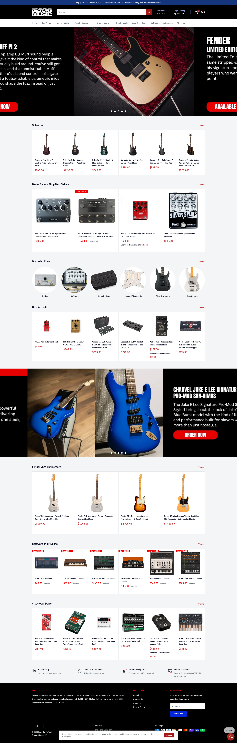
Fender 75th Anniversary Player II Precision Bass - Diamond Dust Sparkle (52, 517)
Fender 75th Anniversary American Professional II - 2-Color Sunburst (135, 517)
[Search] (149, 12)
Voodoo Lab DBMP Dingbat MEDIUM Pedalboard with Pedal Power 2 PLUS (102, 345)
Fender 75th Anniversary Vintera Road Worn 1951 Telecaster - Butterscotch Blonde (181, 517)
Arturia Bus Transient (43, 578)
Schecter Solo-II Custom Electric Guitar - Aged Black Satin (74, 163)
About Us (181, 23)
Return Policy (139, 707)
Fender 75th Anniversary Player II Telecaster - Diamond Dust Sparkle (96, 517)
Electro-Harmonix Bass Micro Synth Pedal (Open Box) (133, 639)
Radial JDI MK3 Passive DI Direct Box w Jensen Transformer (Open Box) (73, 641)
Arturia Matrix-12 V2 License (103, 578)
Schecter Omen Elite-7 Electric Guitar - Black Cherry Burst (46, 163)
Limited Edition (63, 23)
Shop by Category (82, 23)
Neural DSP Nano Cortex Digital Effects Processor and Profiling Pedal (50, 234)
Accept (169, 735)
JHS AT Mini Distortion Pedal (46, 342)
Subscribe (178, 713)
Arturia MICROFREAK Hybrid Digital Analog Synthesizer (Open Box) (190, 641)
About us (137, 703)
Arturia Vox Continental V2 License (132, 580)
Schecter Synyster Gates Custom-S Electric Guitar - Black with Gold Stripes (189, 163)
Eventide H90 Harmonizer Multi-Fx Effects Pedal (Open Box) (103, 641)
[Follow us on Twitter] (101, 730)
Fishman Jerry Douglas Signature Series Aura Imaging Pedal (159, 641)
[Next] (205, 280)
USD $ (35, 726)
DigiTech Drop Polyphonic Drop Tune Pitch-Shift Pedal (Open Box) (46, 641)
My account (179, 13)
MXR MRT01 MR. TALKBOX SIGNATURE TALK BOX (73, 343)
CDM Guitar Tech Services (162, 23)
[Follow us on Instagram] (106, 730)
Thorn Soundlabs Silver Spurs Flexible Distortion (179, 234)
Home (34, 23)
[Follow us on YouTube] (110, 730)
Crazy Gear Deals (139, 23)
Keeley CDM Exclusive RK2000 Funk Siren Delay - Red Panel (138, 234)
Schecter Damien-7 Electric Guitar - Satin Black (132, 161)
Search (136, 695)
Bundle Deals (122, 23)
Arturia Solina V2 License (73, 578)
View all (201, 125)
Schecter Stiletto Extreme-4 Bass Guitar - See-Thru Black (161, 161)
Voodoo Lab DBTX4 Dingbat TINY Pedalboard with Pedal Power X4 (132, 345)
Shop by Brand (103, 23)
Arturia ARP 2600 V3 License (190, 578)
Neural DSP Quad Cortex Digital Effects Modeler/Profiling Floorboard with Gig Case (95, 234)
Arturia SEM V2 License (159, 578)
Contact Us (138, 699)
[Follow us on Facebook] (96, 730)
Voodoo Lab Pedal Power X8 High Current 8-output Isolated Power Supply (190, 345)
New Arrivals (46, 23)
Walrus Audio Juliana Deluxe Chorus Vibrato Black (161, 343)
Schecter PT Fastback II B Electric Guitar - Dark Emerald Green (102, 163)
